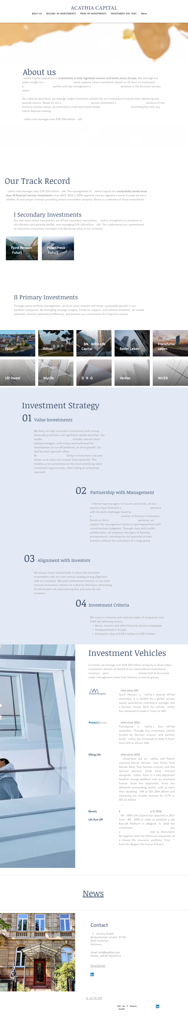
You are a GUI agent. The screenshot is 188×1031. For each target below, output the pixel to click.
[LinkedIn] (92, 974)
